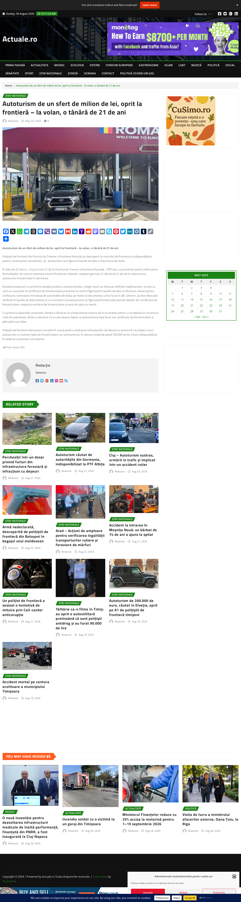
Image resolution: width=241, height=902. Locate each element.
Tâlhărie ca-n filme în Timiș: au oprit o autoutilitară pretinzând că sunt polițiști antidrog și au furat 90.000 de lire (80, 618)
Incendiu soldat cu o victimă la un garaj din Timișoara (88, 821)
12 (172, 299)
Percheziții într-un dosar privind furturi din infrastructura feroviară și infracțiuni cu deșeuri (24, 464)
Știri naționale (50, 73)
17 (220, 299)
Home (8, 85)
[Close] (237, 5)
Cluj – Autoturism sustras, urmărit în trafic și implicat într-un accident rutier (132, 460)
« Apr (197, 317)
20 (182, 305)
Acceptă (148, 892)
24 (220, 305)
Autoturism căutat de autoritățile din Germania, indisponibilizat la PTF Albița (80, 459)
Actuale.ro (19, 39)
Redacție (13, 121)
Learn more (150, 5)
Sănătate (12, 73)
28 (191, 311)
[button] (234, 876)
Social (230, 65)
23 (210, 305)
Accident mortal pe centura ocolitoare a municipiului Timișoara (25, 686)
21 (191, 305)
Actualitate (39, 65)
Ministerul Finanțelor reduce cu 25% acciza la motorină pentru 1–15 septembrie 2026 (149, 819)
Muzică (196, 65)
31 (220, 311)
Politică (214, 65)
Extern (95, 65)
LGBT (182, 65)
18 (230, 299)
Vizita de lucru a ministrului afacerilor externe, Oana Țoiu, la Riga (210, 819)
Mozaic (59, 65)
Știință (73, 73)
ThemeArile (9, 881)
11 (230, 293)
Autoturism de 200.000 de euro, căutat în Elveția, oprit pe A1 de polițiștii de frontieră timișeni (133, 607)
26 (172, 311)
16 (210, 299)
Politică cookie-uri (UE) (137, 73)
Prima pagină (15, 65)
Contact (108, 73)
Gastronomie (149, 65)
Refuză (183, 892)
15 (201, 299)
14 (191, 299)
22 (201, 305)
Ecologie (77, 65)
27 (182, 311)
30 (210, 311)
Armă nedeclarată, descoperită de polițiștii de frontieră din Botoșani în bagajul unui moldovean (25, 533)
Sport (29, 73)
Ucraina (90, 73)
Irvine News (100, 876)
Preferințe (219, 892)
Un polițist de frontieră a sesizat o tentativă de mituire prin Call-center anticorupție (23, 607)
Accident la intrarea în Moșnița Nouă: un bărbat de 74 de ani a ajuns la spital (133, 530)
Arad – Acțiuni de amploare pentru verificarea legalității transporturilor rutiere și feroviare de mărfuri (80, 537)
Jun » (206, 317)
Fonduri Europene (119, 65)
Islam (168, 65)
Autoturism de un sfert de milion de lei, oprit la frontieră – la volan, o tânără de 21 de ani (68, 85)
